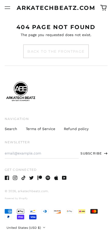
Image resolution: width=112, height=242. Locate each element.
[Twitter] (31, 178)
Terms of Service (40, 129)
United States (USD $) (24, 228)
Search (11, 129)
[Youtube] (64, 178)
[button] (103, 8)
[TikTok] (23, 178)
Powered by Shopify (16, 198)
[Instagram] (15, 178)
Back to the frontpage (55, 51)
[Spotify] (48, 178)
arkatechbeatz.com (56, 7)
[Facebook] (7, 178)
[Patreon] (40, 178)
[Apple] (56, 178)
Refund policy (76, 129)
